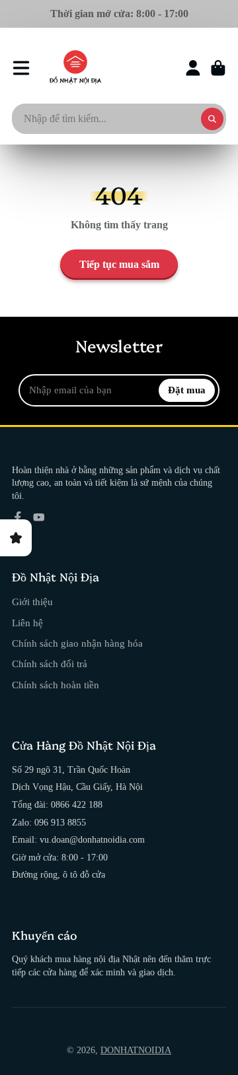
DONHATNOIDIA (135, 1050)
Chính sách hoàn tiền (55, 684)
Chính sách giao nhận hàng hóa (77, 643)
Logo (75, 68)
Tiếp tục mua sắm (119, 264)
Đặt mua (187, 389)
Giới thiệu (32, 601)
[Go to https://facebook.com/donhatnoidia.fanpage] (18, 517)
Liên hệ (27, 622)
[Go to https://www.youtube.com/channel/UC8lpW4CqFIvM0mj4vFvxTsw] (39, 517)
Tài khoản (193, 68)
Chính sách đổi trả (49, 663)
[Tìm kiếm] (212, 119)
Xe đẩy (218, 68)
